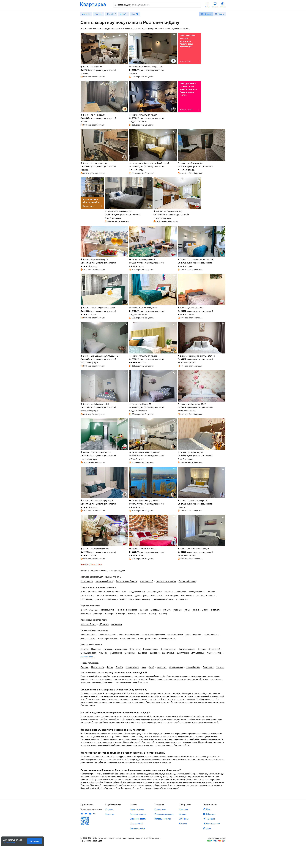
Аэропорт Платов (88, 624)
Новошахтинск (132, 667)
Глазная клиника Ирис (107, 595)
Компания (183, 809)
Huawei (90, 813)
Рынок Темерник (142, 599)
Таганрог (84, 667)
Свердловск (208, 667)
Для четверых (168, 652)
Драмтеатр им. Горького (126, 581)
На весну (163, 613)
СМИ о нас (184, 818)
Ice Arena (168, 591)
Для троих (154, 652)
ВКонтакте (211, 814)
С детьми (202, 649)
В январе (144, 609)
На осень (142, 613)
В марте (167, 609)
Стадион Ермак (87, 595)
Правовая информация (91, 840)
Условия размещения (164, 814)
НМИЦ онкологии (196, 591)
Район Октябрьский (168, 638)
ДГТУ (83, 591)
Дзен (208, 828)
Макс (208, 809)
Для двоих (142, 652)
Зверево (220, 667)
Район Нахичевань (107, 634)
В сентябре (86, 613)
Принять (34, 841)
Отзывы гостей (136, 823)
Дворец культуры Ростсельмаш (149, 595)
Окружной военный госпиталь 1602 (104, 591)
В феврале (156, 609)
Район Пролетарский (147, 638)
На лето (131, 613)
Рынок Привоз (187, 595)
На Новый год (107, 609)
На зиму (152, 613)
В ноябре (109, 613)
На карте (84, 649)
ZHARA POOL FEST (89, 609)
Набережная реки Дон (166, 581)
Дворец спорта (125, 599)
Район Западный (175, 634)
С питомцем (135, 649)
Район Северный (211, 634)
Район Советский (127, 638)
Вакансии (183, 823)
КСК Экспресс (172, 595)
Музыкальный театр (104, 581)
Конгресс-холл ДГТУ (206, 595)
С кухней (103, 652)
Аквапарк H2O (146, 581)
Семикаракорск (176, 667)
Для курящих (121, 649)
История (182, 814)
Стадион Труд (182, 599)
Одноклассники (213, 823)
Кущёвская (162, 667)
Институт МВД (126, 595)
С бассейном (116, 652)
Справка (109, 809)
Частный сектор (214, 652)
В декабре (120, 613)
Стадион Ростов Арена (106, 599)
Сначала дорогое (168, 649)
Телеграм (210, 818)
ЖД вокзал (104, 624)
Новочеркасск (97, 667)
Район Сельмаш (88, 638)
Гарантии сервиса (138, 814)
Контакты (109, 814)
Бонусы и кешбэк (137, 828)
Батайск (119, 667)
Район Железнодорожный (153, 634)
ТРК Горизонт (87, 599)
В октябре (97, 613)
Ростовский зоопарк (187, 581)
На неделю (96, 649)
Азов (144, 667)
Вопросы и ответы (138, 818)
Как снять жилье (137, 809)
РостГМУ (211, 591)
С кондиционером (88, 652)
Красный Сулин (193, 667)
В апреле (177, 609)
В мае (187, 609)
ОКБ (124, 591)
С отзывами (130, 652)
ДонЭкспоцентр (155, 591)
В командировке (150, 649)
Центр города (87, 581)
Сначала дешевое (187, 649)
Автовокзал (116, 624)
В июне (196, 609)
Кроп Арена (180, 591)
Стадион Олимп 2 (137, 591)
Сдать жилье (160, 809)
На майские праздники (127, 609)
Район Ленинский (88, 634)
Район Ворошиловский (129, 634)
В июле (205, 609)
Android (86, 813)
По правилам (9, 841)
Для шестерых (197, 652)
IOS (82, 813)
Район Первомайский (107, 638)
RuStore (94, 813)
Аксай (151, 667)
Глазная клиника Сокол (163, 599)
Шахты (110, 667)
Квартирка (94, 4)
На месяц (108, 649)
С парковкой (214, 649)
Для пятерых (183, 652)
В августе (215, 609)
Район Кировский (193, 634)
